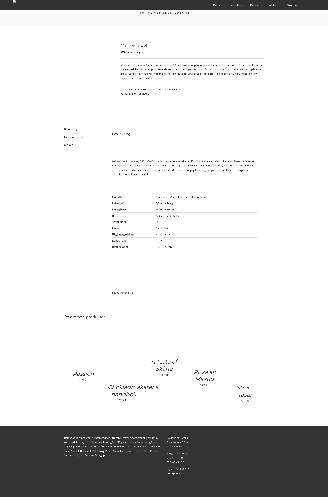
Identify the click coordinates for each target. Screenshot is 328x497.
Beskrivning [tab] (71, 129)
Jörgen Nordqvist (165, 209)
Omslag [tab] (68, 144)
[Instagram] (173, 486)
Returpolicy (173, 473)
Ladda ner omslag (122, 292)
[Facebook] (168, 486)
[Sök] (314, 5)
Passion (83, 374)
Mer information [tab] (73, 137)
